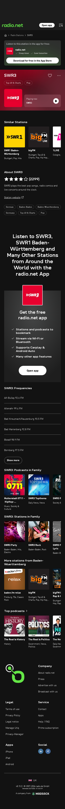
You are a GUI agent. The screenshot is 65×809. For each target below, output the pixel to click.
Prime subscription (48, 728)
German (10, 207)
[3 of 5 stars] (16, 179)
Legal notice (12, 722)
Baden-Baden (25, 207)
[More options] (59, 76)
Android (10, 764)
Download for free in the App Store (32, 61)
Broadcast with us (48, 691)
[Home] (5, 35)
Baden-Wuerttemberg (48, 207)
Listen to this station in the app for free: (28, 44)
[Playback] (56, 101)
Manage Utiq (12, 728)
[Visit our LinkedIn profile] (40, 751)
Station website (12, 197)
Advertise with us (47, 685)
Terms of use (12, 709)
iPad (8, 758)
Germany (10, 213)
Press (41, 679)
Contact (42, 709)
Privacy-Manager (15, 734)
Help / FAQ (44, 722)
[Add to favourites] (50, 75)
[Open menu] (61, 25)
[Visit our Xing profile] (48, 751)
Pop (28, 83)
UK (35, 780)
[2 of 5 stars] (11, 179)
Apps (41, 715)
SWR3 (29, 103)
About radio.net (46, 673)
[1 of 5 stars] (6, 179)
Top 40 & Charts (13, 83)
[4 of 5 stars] (21, 179)
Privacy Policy (13, 715)
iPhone (9, 752)
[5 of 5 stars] (25, 179)
